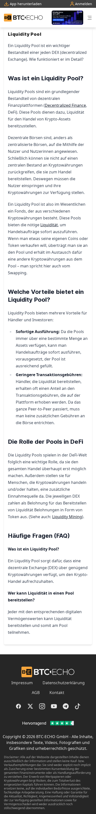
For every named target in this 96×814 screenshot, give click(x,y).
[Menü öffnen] (89, 18)
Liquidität (49, 224)
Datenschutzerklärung (64, 682)
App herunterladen (25, 3)
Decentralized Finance (65, 105)
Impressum (22, 682)
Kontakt (56, 692)
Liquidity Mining (67, 516)
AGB (36, 692)
